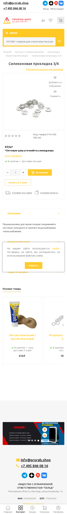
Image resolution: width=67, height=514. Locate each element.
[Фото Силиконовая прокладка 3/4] (33, 100)
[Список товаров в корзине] (61, 23)
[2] (9, 136)
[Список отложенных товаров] (50, 21)
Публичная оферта (33, 504)
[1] (6, 136)
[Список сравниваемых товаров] (43, 22)
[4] (16, 136)
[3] (12, 136)
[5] (19, 136)
